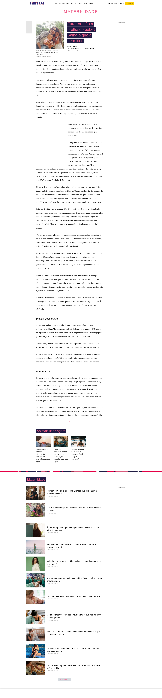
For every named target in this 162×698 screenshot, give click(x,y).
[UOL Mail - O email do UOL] (114, 3)
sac (109, 3)
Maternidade (81, 11)
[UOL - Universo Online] (45, 3)
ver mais (63, 679)
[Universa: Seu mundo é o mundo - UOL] (37, 3)
